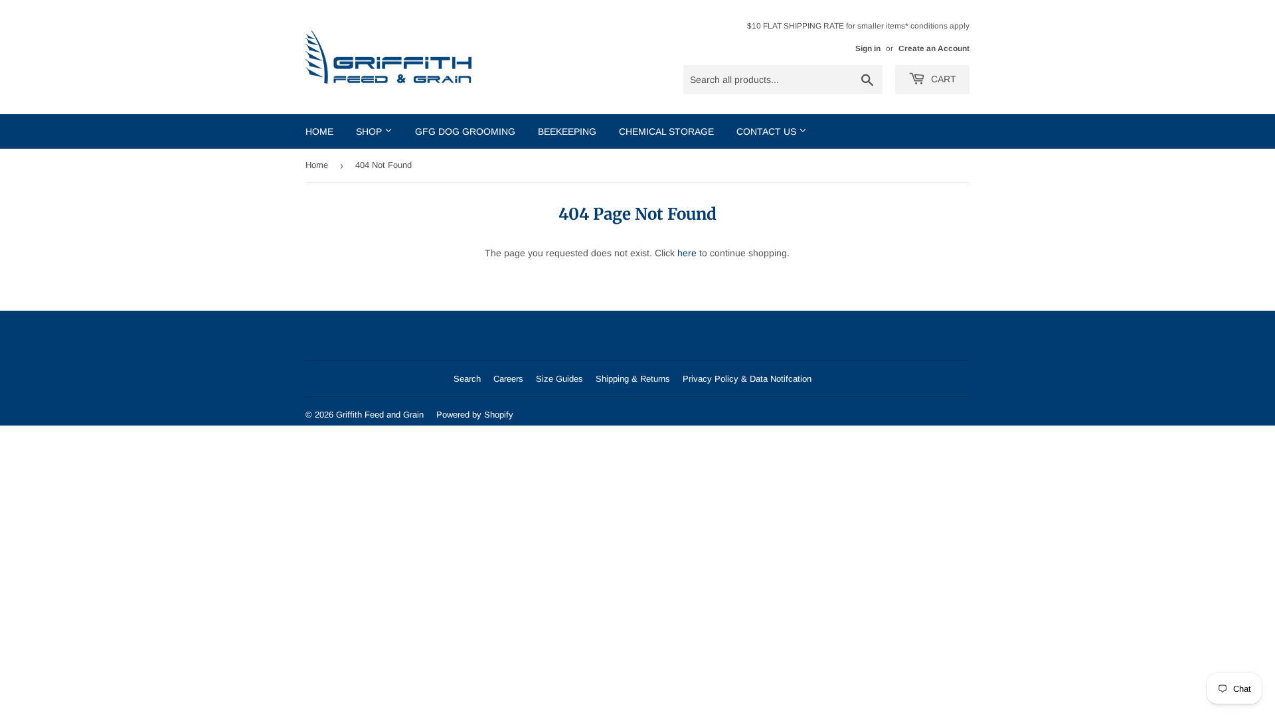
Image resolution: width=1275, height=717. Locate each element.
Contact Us (767, 131)
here (687, 253)
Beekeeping (567, 131)
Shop (370, 131)
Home (319, 131)
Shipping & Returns (633, 379)
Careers (508, 379)
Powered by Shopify (474, 415)
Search (467, 379)
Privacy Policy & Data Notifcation (747, 379)
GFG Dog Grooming (465, 131)
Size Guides (559, 379)
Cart (942, 79)
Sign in (868, 48)
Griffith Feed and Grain (380, 415)
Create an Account (934, 48)
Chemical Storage (666, 131)
